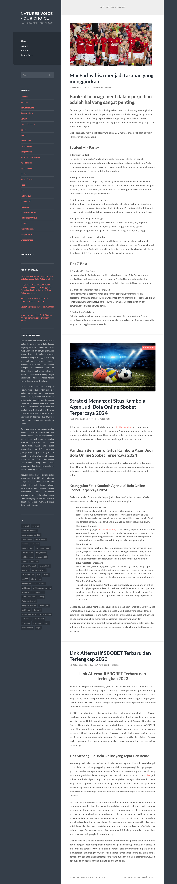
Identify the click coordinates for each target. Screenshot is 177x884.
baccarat (24, 102)
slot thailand (39, 619)
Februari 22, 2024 (79, 419)
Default (24, 119)
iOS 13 (23, 135)
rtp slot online (26, 168)
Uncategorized (27, 240)
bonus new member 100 (31, 535)
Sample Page (27, 55)
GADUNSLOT (41, 539)
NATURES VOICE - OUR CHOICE (37, 16)
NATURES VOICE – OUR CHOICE (91, 877)
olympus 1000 (41, 557)
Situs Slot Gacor (28, 575)
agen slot (35, 526)
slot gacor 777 (38, 592)
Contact (24, 46)
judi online (35, 544)
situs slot (25, 570)
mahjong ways (27, 557)
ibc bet (23, 130)
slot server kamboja (107, 529)
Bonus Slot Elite (27, 108)
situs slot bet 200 (38, 570)
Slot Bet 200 (26, 583)
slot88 (46, 575)
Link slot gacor (27, 553)
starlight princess (28, 229)
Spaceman (26, 623)
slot (22, 190)
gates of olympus (28, 124)
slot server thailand (29, 614)
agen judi (25, 526)
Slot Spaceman (45, 614)
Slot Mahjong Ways (29, 218)
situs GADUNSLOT (29, 566)
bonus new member (29, 531)
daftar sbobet (27, 539)
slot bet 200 (26, 201)
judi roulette (26, 140)
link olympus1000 (42, 548)
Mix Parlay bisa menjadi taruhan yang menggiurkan (111, 78)
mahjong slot (41, 553)
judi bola (25, 544)
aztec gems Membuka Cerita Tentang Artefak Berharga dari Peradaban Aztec (36, 318)
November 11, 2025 (79, 87)
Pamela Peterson (102, 87)
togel (38, 628)
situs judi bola (44, 566)
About (24, 41)
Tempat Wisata (27, 234)
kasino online (26, 146)
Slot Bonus (26, 588)
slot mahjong (44, 606)
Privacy (24, 50)
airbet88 (24, 96)
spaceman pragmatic (41, 623)
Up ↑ (153, 877)
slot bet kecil (39, 583)
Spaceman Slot (27, 628)
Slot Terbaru (26, 619)
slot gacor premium (29, 212)
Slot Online (26, 610)
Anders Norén (141, 877)
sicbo (23, 185)
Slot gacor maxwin (29, 606)
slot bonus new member (42, 588)
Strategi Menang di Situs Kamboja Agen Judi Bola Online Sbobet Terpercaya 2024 (107, 407)
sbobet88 (34, 561)
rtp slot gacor (26, 163)
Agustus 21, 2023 (78, 665)
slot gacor (25, 207)
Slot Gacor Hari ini (29, 601)
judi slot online (27, 548)
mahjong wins (26, 152)
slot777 (24, 223)
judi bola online (124, 427)
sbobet (23, 174)
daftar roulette (27, 113)
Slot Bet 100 (26, 196)
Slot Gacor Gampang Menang (33, 597)
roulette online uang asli (31, 157)
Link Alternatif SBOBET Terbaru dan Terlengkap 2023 (110, 656)
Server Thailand (27, 179)
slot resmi (37, 610)
